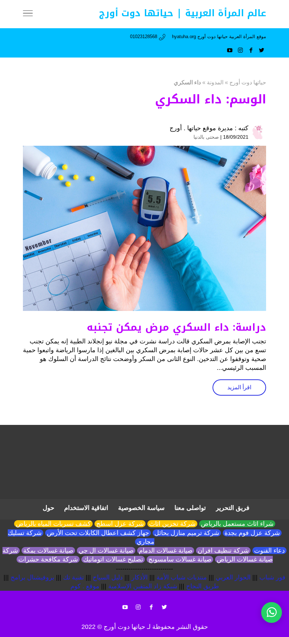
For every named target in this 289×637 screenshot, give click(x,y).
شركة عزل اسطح (120, 523)
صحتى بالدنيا (206, 137)
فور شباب (272, 577)
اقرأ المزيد (239, 387)
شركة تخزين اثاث (172, 523)
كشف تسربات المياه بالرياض (53, 523)
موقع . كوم (84, 586)
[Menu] (28, 14)
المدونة (215, 82)
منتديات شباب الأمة (181, 577)
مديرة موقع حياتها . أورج (201, 128)
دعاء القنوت (269, 550)
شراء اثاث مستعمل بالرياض (237, 523)
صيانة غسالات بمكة (48, 550)
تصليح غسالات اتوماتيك (113, 559)
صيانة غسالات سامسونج (180, 559)
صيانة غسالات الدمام (165, 550)
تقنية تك (73, 577)
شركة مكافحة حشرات (48, 559)
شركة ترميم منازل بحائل (187, 532)
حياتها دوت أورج (247, 82)
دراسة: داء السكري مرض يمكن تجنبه (176, 327)
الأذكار (139, 577)
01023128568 (143, 36)
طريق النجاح (202, 586)
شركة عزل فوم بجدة (252, 532)
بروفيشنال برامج (32, 577)
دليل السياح (108, 577)
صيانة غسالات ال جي (106, 550)
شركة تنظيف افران (223, 550)
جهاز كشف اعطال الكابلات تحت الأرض (98, 532)
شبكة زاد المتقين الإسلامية (142, 586)
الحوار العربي (233, 577)
